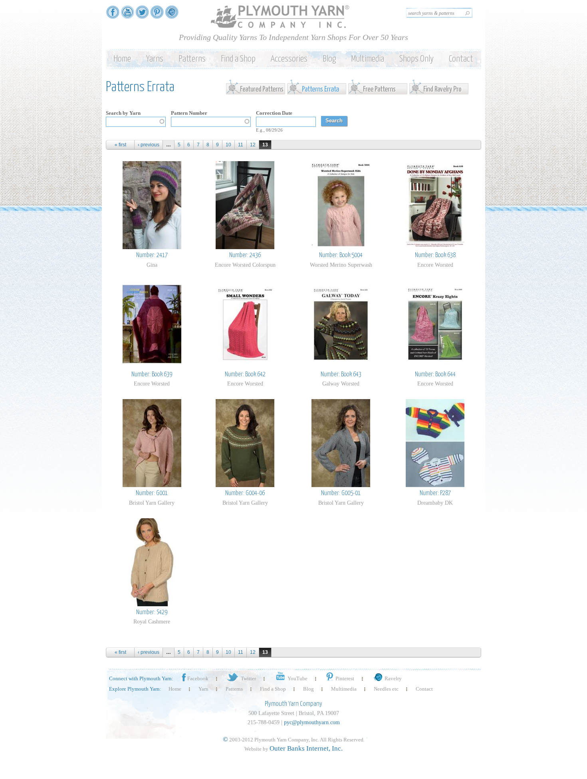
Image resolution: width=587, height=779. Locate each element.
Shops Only (416, 59)
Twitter (248, 678)
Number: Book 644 (435, 375)
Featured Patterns (256, 87)
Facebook (197, 678)
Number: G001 (152, 493)
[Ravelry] (171, 15)
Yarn (203, 689)
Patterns (192, 59)
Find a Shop (238, 59)
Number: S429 (151, 612)
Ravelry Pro (439, 87)
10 (228, 145)
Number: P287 (435, 493)
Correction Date (274, 113)
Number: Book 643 (341, 375)
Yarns (154, 59)
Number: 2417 (152, 255)
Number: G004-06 (245, 493)
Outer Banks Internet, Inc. (306, 748)
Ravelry (393, 678)
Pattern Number (189, 113)
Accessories (289, 59)
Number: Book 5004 (341, 255)
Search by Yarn (123, 113)
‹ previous (148, 145)
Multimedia (367, 59)
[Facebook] (112, 15)
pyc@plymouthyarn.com (312, 722)
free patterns (378, 87)
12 (253, 145)
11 (240, 145)
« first (120, 145)
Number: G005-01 (341, 493)
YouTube (297, 678)
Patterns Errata (317, 87)
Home (122, 59)
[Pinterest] (157, 15)
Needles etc (386, 689)
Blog (329, 59)
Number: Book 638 (435, 255)
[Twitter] (142, 15)
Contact (461, 59)
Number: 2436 (245, 255)
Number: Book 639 (151, 375)
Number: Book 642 (245, 375)
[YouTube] (127, 15)
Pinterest (344, 678)
